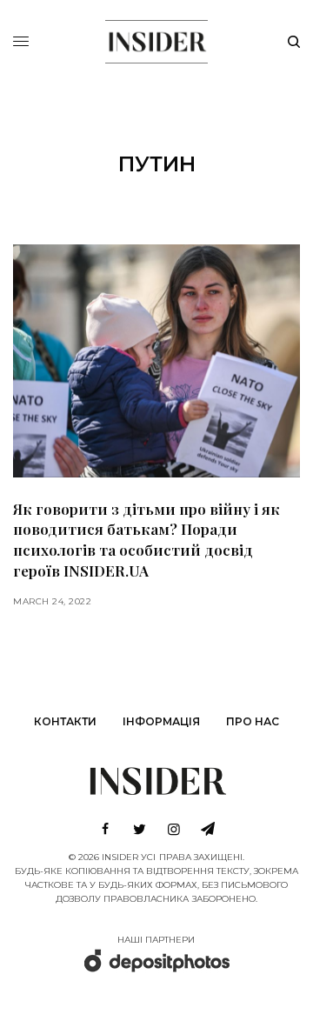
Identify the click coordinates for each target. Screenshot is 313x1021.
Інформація (161, 721)
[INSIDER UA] (156, 39)
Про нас (252, 721)
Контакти (65, 721)
